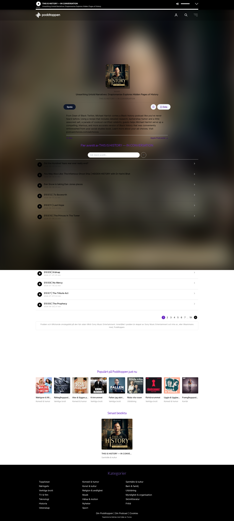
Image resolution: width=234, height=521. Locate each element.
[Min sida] (176, 15)
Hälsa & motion (90, 499)
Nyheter (86, 503)
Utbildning (131, 490)
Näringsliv (44, 486)
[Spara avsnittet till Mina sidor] (153, 107)
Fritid (128, 503)
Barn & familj (132, 486)
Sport (85, 507)
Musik (85, 494)
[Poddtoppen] (48, 15)
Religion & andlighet (92, 490)
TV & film (43, 494)
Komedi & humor (90, 481)
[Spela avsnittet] (39, 164)
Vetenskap (44, 507)
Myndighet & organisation (139, 494)
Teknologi (44, 499)
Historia (43, 503)
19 (190, 317)
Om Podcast (121, 513)
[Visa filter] (143, 155)
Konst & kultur (89, 486)
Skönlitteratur (133, 499)
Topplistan (44, 481)
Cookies (134, 513)
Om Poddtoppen (104, 513)
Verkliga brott (46, 490)
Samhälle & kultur (134, 481)
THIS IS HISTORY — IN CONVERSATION (117, 98)
